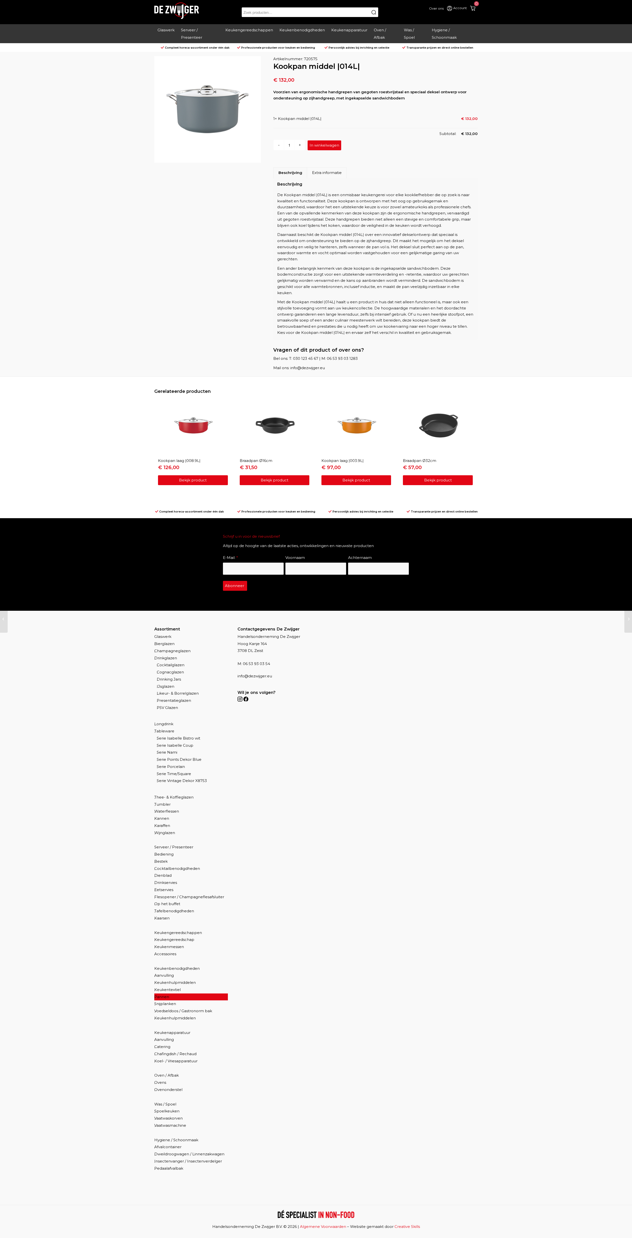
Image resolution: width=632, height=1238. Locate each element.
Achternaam (360, 557)
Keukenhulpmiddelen (175, 982)
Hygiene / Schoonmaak (176, 1140)
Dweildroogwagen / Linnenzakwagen (189, 1154)
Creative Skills (407, 1226)
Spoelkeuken (166, 1111)
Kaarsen (162, 918)
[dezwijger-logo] (176, 10)
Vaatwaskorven (168, 1118)
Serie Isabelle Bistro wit (178, 738)
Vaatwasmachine (170, 1125)
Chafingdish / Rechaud (175, 1053)
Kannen (161, 818)
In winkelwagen (324, 145)
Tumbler (162, 804)
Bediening (164, 854)
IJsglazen (165, 686)
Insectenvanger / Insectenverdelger (188, 1161)
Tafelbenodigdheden (174, 911)
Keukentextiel (167, 989)
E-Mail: (230, 557)
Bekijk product (193, 480)
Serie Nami (167, 752)
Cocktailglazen (170, 665)
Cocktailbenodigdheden (177, 868)
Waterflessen (166, 811)
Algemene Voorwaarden (323, 1226)
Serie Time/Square (174, 773)
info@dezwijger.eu (254, 676)
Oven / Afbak (166, 1075)
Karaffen (162, 825)
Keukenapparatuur (172, 1032)
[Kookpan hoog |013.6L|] (4, 619)
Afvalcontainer (167, 1146)
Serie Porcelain (171, 766)
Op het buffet (167, 903)
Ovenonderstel (168, 1089)
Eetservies (163, 889)
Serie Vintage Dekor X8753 (182, 780)
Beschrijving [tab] (290, 172)
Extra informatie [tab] (327, 172)
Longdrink (163, 724)
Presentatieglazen (174, 700)
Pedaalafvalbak (168, 1168)
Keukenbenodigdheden (177, 968)
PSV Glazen (167, 707)
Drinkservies (165, 882)
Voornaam (295, 557)
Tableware (164, 731)
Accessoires (165, 954)
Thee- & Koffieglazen (174, 797)
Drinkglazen (165, 658)
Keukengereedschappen (178, 932)
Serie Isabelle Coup (175, 745)
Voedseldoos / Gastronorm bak (183, 1011)
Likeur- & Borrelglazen (178, 693)
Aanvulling (164, 975)
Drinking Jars (169, 679)
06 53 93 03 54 (256, 663)
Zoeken (374, 12)
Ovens (160, 1082)
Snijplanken (165, 1003)
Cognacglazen (170, 672)
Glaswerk (162, 636)
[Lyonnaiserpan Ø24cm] (628, 619)
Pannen (161, 996)
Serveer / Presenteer (173, 847)
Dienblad (163, 875)
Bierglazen (164, 643)
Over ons (436, 8)
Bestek (161, 861)
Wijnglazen (164, 832)
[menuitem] (166, 33)
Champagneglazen (172, 650)
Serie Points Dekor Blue (179, 759)
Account (460, 8)
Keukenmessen (169, 946)
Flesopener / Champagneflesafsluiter (189, 897)
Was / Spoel (165, 1104)
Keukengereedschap (174, 939)
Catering (162, 1046)
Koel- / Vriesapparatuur (176, 1061)
